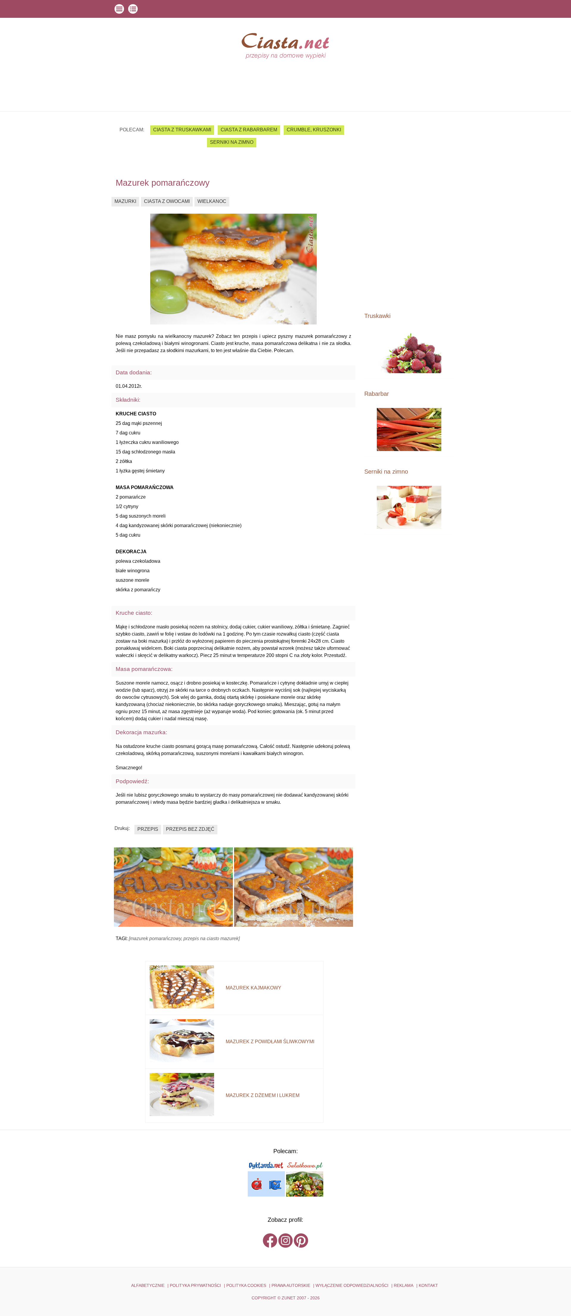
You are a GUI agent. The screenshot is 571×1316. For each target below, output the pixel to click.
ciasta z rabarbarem (249, 129)
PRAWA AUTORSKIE (291, 1285)
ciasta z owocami (167, 201)
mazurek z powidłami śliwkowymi (270, 1041)
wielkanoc (211, 201)
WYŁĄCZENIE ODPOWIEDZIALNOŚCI (352, 1285)
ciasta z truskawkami (182, 129)
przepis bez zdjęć (190, 829)
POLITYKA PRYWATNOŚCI (195, 1285)
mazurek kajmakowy (253, 987)
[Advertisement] (409, 211)
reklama (403, 1285)
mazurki (125, 201)
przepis (147, 829)
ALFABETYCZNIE (147, 1285)
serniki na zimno (231, 142)
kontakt (428, 1285)
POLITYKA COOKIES (246, 1285)
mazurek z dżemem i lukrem (262, 1095)
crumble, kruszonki (314, 129)
